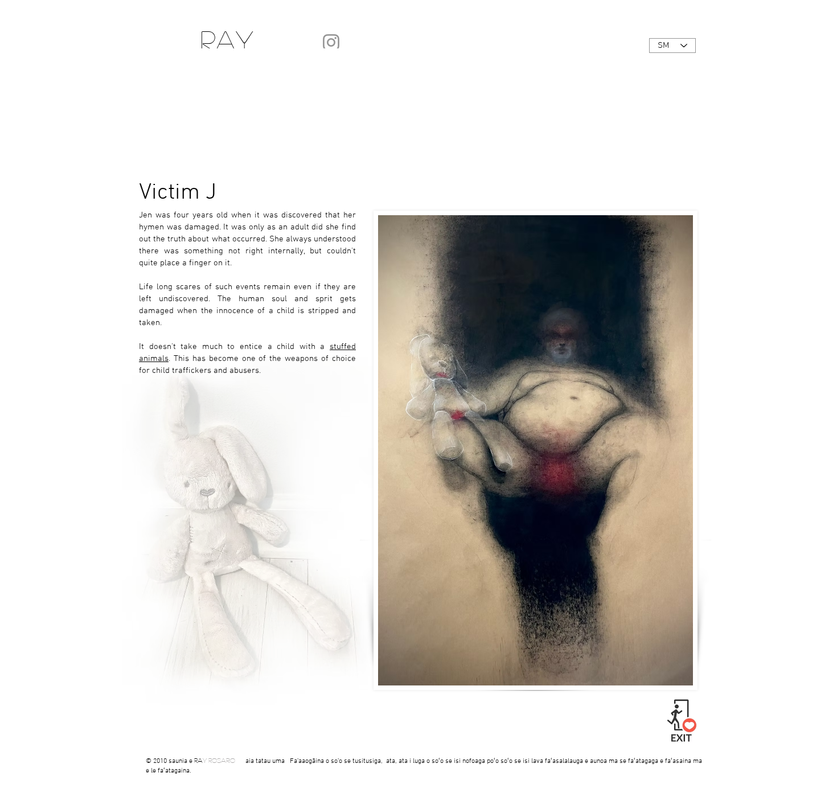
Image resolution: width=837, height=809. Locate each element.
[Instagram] (331, 42)
